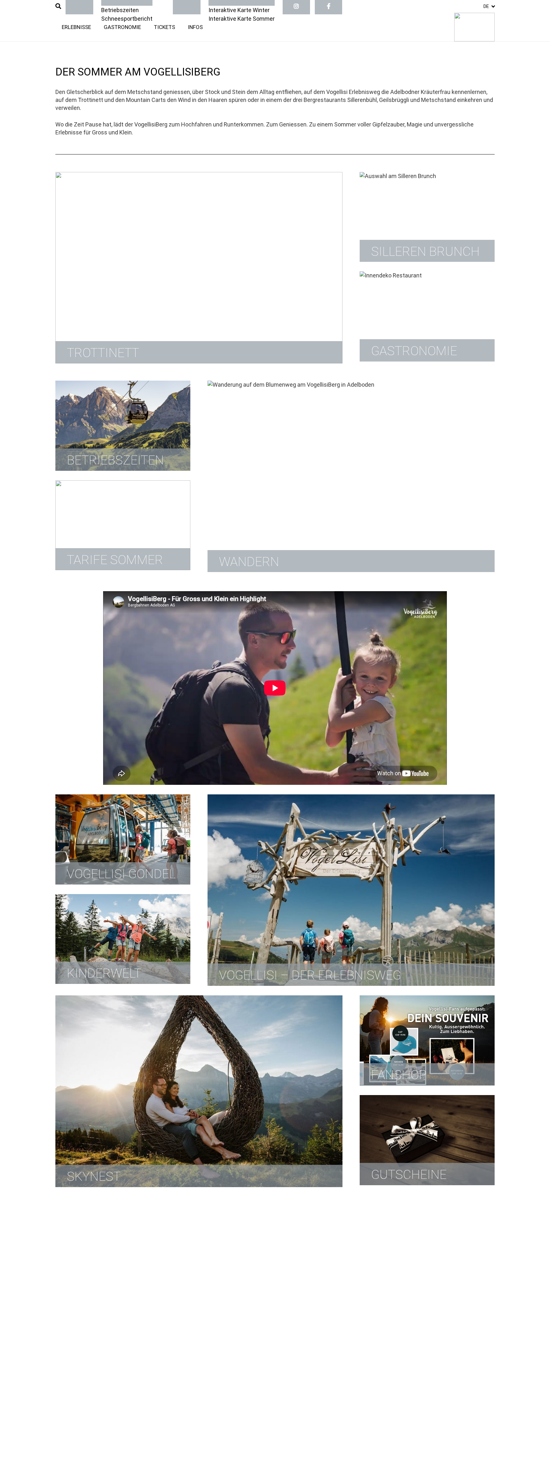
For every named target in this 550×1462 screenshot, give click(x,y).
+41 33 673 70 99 (202, 1325)
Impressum (70, 1381)
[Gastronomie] (427, 316)
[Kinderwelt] (122, 939)
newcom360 (100, 1435)
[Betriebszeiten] (122, 426)
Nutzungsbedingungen (199, 1381)
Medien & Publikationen (85, 1324)
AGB (61, 1316)
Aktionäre (67, 1300)
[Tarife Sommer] (122, 525)
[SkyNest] (198, 1091)
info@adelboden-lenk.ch (200, 1300)
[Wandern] (351, 476)
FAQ (60, 1276)
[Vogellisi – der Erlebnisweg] (351, 890)
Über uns (66, 1284)
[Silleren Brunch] (427, 217)
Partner (64, 1308)
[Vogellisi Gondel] (122, 839)
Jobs (61, 1292)
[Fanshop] (427, 1040)
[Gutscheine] (427, 1140)
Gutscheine (70, 1268)
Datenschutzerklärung (312, 1381)
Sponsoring (69, 1340)
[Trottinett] (198, 267)
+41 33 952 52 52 (202, 1292)
